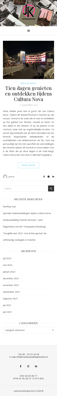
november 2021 (11, 285)
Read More (28, 165)
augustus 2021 (10, 298)
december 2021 (11, 278)
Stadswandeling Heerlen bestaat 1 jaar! (23, 219)
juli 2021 (7, 305)
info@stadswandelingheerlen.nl (32, 356)
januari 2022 (9, 271)
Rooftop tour (9, 206)
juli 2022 (7, 258)
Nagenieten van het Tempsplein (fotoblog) (24, 226)
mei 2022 (7, 265)
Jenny (11, 176)
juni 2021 (7, 311)
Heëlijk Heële (28, 83)
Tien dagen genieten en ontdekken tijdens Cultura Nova (28, 93)
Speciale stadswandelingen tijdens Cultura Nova (27, 213)
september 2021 (11, 291)
